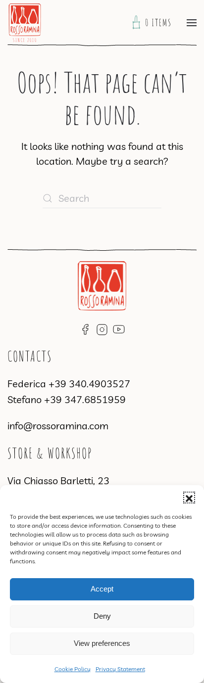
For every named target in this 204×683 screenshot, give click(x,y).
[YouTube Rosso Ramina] (119, 328)
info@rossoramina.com (57, 425)
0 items (161, 22)
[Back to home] (24, 22)
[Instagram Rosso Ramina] (102, 328)
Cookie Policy (72, 669)
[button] (189, 497)
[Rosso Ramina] (102, 284)
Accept (102, 589)
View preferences (102, 643)
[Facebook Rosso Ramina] (85, 328)
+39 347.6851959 (85, 399)
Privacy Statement (120, 669)
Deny (102, 616)
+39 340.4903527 (89, 383)
